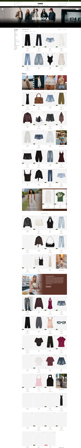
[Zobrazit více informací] (27, 51)
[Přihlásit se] (61, 3)
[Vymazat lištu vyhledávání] (66, 5)
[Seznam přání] (64, 3)
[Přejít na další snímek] (66, 82)
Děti (18, 3)
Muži (16, 3)
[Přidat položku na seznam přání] (43, 53)
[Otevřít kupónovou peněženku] (59, 3)
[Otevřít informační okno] (68, 0)
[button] (60, 29)
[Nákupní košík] (66, 3)
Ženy (14, 3)
